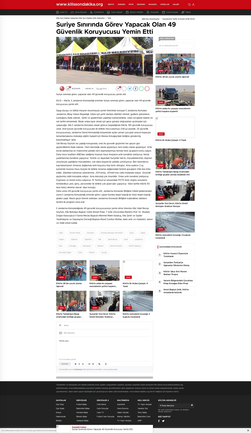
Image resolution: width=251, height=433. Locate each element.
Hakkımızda (60, 417)
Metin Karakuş (135, 246)
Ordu (80, 252)
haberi (61, 239)
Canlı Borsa (99, 12)
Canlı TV (63, 12)
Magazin (153, 4)
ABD (61, 233)
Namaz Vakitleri (136, 12)
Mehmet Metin (116, 246)
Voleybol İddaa (82, 421)
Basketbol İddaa (82, 408)
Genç (132, 233)
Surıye (104, 252)
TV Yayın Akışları (124, 421)
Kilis (109, 18)
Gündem (121, 4)
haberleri (88, 239)
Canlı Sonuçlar (172, 12)
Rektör (92, 252)
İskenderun (112, 239)
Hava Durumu (81, 12)
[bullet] (93, 364)
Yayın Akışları (116, 12)
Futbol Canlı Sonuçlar (105, 417)
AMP (140, 421)
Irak (99, 239)
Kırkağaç (72, 246)
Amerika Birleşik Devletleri (112, 233)
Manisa (100, 246)
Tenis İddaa (142, 413)
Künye (58, 413)
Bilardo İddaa (81, 417)
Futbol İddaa (81, 404)
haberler (74, 239)
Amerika (90, 233)
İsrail (126, 239)
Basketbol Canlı (144, 417)
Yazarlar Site (143, 408)
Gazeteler (121, 404)
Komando (87, 246)
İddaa (188, 12)
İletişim (59, 421)
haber (143, 233)
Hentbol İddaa (82, 413)
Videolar (164, 4)
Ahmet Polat (75, 233)
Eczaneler (155, 12)
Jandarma (139, 239)
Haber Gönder (123, 413)
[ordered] (89, 364)
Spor (131, 4)
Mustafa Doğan (65, 252)
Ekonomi (141, 4)
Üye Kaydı (60, 408)
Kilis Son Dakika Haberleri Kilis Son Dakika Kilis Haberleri (80, 18)
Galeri (176, 4)
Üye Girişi (60, 404)
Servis (111, 4)
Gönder (65, 364)
